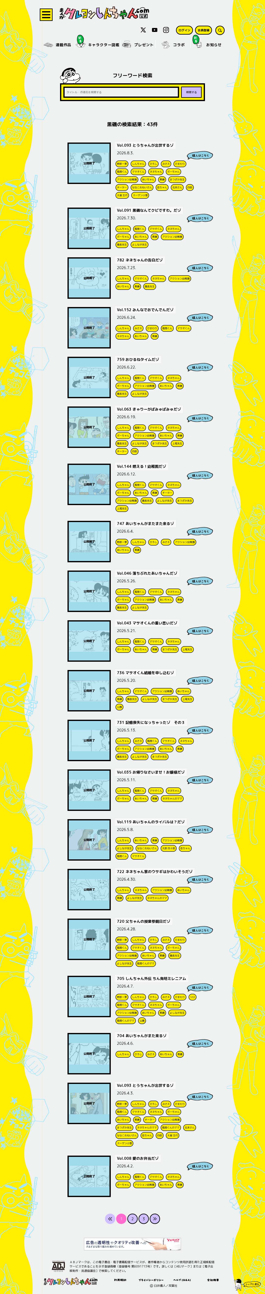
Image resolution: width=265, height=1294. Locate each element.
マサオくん (138, 171)
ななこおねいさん (142, 187)
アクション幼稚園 (127, 179)
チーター (122, 187)
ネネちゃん (156, 171)
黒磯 (162, 179)
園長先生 (122, 244)
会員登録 (203, 30)
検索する (191, 92)
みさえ (166, 164)
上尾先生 (177, 443)
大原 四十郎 (168, 848)
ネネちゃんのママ (172, 798)
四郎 (189, 187)
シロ (192, 997)
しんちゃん (138, 164)
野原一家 (122, 164)
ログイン (184, 30)
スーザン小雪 (140, 195)
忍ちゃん (162, 187)
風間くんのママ (145, 963)
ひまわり (180, 164)
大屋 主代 (122, 195)
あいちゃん (148, 179)
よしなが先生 (139, 244)
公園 (119, 707)
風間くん (122, 171)
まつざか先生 (177, 179)
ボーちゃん (173, 171)
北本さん (177, 187)
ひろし (153, 164)
